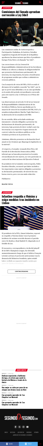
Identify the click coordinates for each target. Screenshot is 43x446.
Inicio (6, 432)
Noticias (12, 432)
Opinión (36, 432)
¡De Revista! (21, 432)
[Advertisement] (21, 300)
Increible (29, 432)
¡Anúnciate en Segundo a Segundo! (22, 435)
